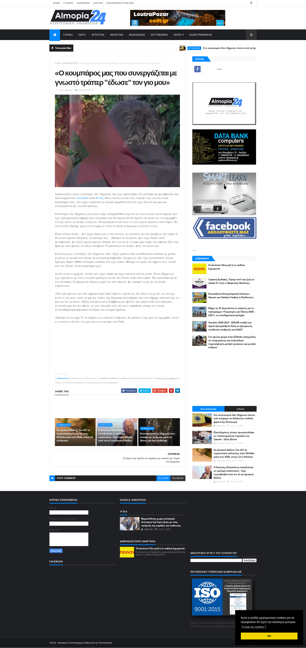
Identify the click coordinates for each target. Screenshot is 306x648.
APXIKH (56, 3)
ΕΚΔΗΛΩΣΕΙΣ (137, 34)
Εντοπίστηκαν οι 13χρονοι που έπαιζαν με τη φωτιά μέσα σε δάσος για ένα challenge (157, 437)
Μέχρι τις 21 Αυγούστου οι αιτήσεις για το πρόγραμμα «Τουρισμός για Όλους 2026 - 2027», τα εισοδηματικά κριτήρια (231, 311)
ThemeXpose (105, 643)
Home (58, 63)
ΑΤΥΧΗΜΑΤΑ (179, 48)
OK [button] (269, 636)
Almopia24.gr (62, 378)
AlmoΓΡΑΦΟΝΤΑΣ (200, 34)
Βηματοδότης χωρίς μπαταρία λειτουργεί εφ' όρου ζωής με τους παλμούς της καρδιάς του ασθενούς (161, 522)
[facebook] (251, 3)
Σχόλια (240, 409)
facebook (178, 478)
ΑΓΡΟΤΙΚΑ (98, 34)
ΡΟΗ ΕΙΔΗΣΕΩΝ (208, 409)
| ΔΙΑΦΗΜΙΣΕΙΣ (83, 3)
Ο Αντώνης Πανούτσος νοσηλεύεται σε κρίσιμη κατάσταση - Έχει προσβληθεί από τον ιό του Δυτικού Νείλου (115, 435)
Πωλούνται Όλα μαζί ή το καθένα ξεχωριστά (160, 548)
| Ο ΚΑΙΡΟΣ (68, 3)
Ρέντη (99, 198)
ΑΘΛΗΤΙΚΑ (116, 34)
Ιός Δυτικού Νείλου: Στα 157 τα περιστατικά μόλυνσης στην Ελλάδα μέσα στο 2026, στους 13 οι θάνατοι (75, 435)
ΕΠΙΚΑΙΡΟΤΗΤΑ (70, 63)
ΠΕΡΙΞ (82, 34)
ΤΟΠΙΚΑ (68, 34)
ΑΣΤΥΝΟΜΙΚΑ (159, 34)
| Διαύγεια (98, 3)
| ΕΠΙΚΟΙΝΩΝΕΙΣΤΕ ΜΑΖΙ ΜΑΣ (120, 3)
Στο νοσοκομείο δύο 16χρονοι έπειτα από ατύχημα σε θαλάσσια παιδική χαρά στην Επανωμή (239, 48)
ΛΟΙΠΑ (178, 34)
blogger (163, 478)
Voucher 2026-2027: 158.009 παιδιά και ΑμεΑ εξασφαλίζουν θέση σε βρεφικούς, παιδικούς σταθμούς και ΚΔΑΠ (230, 326)
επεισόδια (82, 198)
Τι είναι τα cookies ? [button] (253, 626)
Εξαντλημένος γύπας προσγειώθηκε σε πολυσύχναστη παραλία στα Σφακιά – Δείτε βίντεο (234, 436)
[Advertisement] (119, 407)
